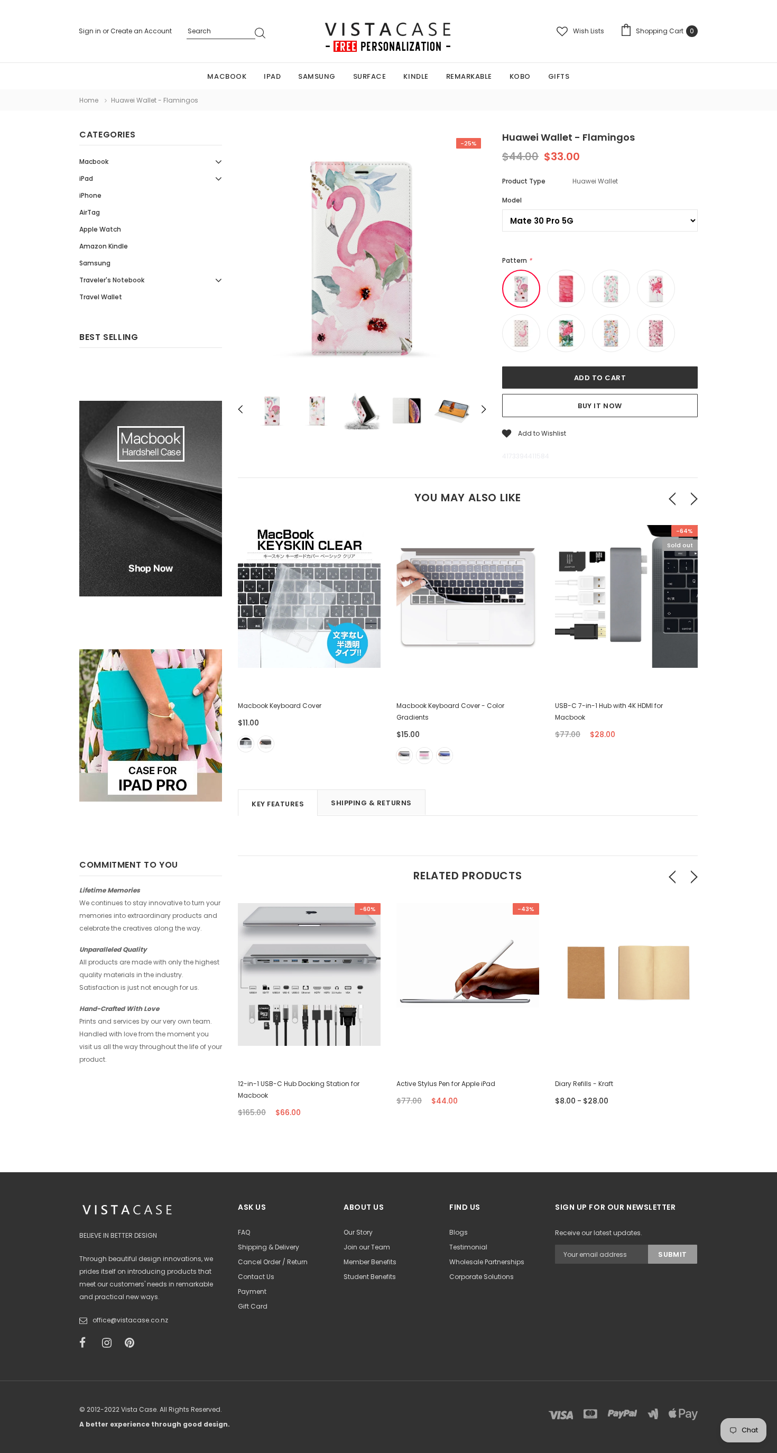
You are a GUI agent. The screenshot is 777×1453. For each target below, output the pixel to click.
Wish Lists (588, 30)
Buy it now (600, 406)
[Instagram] (110, 1343)
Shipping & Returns (371, 803)
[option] (362, 258)
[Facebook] (87, 1343)
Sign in (91, 30)
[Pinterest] (133, 1343)
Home (88, 100)
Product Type (523, 181)
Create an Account (141, 30)
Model (512, 200)
